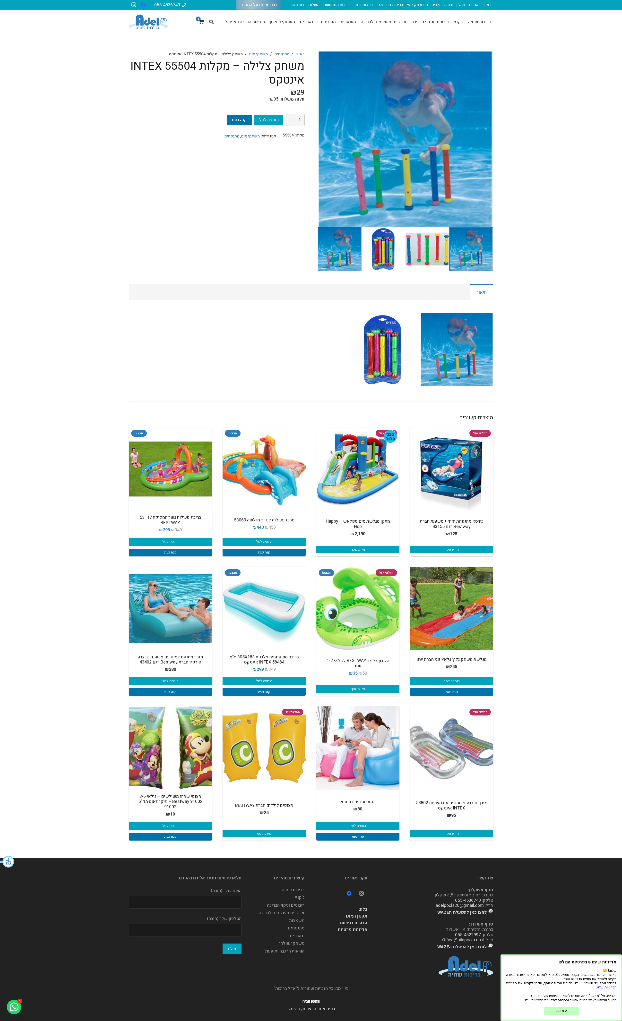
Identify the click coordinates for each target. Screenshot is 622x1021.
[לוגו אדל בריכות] (148, 22)
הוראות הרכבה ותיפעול (284, 951)
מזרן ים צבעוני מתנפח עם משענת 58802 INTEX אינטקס (451, 805)
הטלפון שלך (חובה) (224, 918)
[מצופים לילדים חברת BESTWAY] (264, 748)
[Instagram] (133, 5)
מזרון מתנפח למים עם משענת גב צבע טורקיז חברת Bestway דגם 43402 (170, 660)
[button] (7, 862)
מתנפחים (281, 54)
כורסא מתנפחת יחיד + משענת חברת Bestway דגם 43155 (452, 524)
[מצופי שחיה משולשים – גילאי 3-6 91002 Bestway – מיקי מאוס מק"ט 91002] (170, 748)
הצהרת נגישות (353, 923)
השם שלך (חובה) (226, 890)
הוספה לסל (269, 120)
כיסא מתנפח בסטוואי (358, 802)
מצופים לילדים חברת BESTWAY (264, 805)
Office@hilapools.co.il (463, 940)
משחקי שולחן (291, 943)
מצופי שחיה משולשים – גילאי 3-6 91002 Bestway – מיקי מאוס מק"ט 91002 (170, 801)
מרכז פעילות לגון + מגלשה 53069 (264, 520)
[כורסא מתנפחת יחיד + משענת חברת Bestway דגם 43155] (451, 469)
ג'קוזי (299, 897)
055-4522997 (468, 935)
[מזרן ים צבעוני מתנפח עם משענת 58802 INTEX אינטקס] (451, 748)
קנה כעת (239, 120)
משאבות (296, 920)
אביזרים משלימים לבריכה (281, 913)
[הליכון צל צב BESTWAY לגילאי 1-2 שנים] (358, 608)
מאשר (561, 1010)
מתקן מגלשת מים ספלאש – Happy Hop (358, 524)
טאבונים (297, 936)
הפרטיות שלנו (606, 987)
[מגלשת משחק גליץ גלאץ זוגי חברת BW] (451, 608)
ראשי (300, 54)
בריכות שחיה (293, 890)
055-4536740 (468, 900)
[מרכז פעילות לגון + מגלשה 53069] (264, 469)
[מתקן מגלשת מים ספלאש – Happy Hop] (358, 469)
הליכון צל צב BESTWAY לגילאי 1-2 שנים (358, 663)
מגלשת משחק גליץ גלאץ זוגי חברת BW (451, 659)
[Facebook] (143, 5)
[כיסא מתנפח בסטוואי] (358, 748)
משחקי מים (258, 54)
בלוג (363, 909)
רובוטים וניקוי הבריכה (285, 905)
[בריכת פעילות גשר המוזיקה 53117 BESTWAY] (170, 469)
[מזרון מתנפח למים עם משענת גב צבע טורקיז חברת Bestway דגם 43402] (170, 608)
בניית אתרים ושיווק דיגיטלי (311, 1008)
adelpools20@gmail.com (460, 905)
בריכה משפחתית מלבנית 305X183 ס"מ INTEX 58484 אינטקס (264, 660)
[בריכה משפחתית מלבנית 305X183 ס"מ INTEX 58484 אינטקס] (264, 608)
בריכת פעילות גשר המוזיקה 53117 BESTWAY (170, 520)
